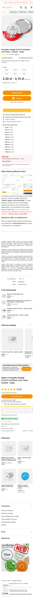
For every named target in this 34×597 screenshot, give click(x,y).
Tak (25, 430)
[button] (28, 325)
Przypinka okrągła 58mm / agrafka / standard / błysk (7, 486)
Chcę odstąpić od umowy (9, 519)
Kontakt (3, 525)
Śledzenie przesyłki (7, 513)
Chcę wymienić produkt (8, 522)
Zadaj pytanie (26, 369)
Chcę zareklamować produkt (10, 516)
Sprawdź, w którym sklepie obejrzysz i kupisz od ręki (18, 117)
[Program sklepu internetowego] (17, 594)
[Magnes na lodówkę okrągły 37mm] (3, 295)
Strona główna (13, 12)
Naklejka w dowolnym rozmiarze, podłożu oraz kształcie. (23, 487)
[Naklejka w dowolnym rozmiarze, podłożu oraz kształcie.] (25, 476)
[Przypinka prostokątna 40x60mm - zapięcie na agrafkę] (3, 310)
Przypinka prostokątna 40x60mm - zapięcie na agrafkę (19, 308)
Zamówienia (5, 506)
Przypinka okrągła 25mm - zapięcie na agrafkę (17, 315)
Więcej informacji (6, 161)
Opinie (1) (17, 54)
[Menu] (31, 7)
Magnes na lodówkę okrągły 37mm (15, 294)
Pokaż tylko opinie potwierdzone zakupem (14, 404)
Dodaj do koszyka (17, 93)
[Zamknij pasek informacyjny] (30, 2)
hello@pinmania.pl (17, 580)
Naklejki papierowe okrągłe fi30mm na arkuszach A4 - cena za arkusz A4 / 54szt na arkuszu (19, 301)
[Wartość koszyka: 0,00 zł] (25, 7)
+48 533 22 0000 (5, 580)
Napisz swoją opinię (17, 396)
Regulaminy (5, 538)
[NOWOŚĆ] (17, 557)
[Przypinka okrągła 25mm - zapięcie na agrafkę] (3, 316)
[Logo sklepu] (7, 7)
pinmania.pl (21, 281)
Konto (3, 532)
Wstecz (5, 12)
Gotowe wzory (22, 12)
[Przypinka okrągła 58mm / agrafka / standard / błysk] (8, 476)
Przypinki (30, 12)
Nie (30, 430)
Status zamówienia (7, 510)
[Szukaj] (21, 7)
